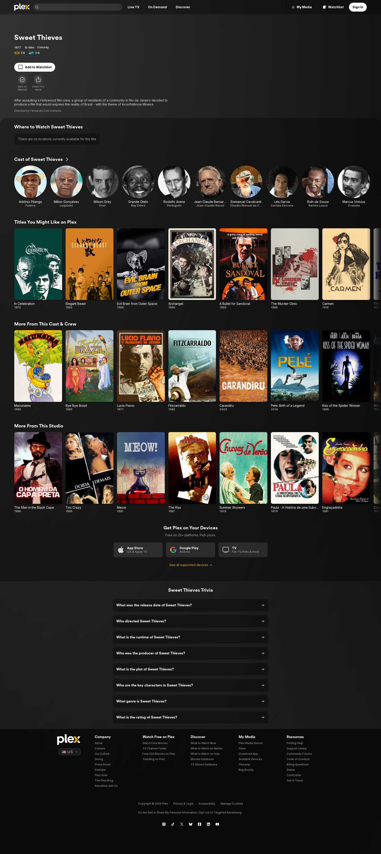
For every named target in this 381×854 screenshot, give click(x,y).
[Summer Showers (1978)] (243, 472)
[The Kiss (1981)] (192, 472)
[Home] (22, 7)
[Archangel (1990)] (192, 268)
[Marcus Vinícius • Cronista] (354, 186)
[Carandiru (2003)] (243, 370)
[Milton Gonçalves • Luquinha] (66, 186)
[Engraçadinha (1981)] (346, 472)
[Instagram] (163, 824)
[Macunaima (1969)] (38, 370)
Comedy (43, 47)
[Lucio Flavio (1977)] (141, 370)
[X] (181, 824)
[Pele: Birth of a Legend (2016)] (295, 370)
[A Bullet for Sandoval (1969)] (243, 268)
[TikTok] (172, 824)
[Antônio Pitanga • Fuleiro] (30, 186)
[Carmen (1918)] (346, 268)
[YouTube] (217, 824)
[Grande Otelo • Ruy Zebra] (138, 186)
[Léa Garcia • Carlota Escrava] (282, 186)
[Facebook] (199, 824)
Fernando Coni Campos (45, 110)
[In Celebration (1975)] (38, 268)
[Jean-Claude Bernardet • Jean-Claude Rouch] (210, 186)
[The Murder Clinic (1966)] (295, 268)
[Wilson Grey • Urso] (102, 186)
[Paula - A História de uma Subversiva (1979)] (295, 472)
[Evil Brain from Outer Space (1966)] (141, 268)
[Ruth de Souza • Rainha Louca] (318, 186)
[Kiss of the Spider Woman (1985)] (346, 370)
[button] (38, 83)
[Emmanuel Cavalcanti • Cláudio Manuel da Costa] (246, 186)
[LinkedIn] (208, 824)
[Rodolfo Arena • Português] (174, 186)
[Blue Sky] (190, 824)
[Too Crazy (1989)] (89, 472)
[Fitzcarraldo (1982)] (192, 370)
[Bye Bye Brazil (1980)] (89, 370)
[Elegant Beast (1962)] (89, 268)
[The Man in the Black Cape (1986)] (38, 472)
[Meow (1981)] (141, 472)
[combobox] (81, 7)
